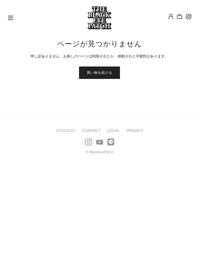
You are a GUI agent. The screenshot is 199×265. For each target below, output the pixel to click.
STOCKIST (65, 130)
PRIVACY (134, 130)
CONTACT (91, 130)
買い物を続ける (99, 73)
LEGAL (113, 130)
